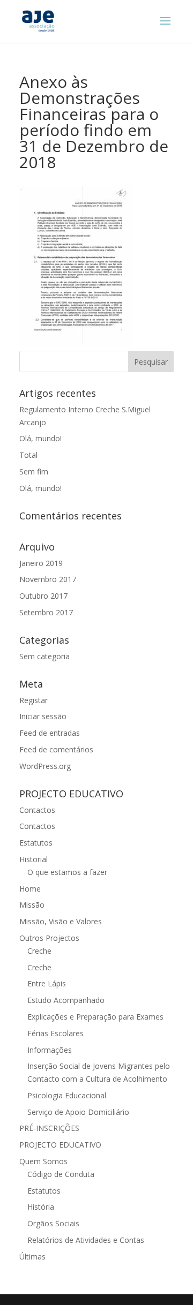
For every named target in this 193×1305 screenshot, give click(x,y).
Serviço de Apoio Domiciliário (78, 1112)
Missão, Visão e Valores (60, 921)
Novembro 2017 (47, 579)
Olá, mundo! (40, 438)
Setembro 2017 (46, 612)
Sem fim (33, 471)
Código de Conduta (60, 1174)
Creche (39, 951)
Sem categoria (44, 656)
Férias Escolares (55, 1033)
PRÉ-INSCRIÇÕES (49, 1128)
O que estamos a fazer (67, 872)
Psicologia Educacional (66, 1095)
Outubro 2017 (43, 596)
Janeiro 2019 (41, 563)
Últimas (32, 1256)
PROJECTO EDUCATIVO (60, 1145)
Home (30, 889)
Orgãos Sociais (53, 1223)
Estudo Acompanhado (66, 1000)
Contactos (37, 810)
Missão (31, 905)
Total (28, 455)
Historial (33, 859)
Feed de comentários (56, 749)
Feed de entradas (49, 733)
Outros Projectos (49, 938)
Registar (33, 700)
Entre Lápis (46, 983)
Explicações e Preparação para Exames (95, 1017)
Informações (49, 1050)
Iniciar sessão (42, 716)
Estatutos (36, 843)
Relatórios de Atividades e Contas (85, 1240)
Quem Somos (43, 1161)
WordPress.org (45, 766)
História (40, 1207)
